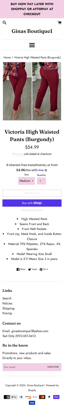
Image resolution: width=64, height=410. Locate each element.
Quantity (41, 175)
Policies (7, 303)
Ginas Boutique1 (32, 31)
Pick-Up (7, 313)
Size (26, 174)
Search (6, 298)
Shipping (17, 154)
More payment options (32, 209)
